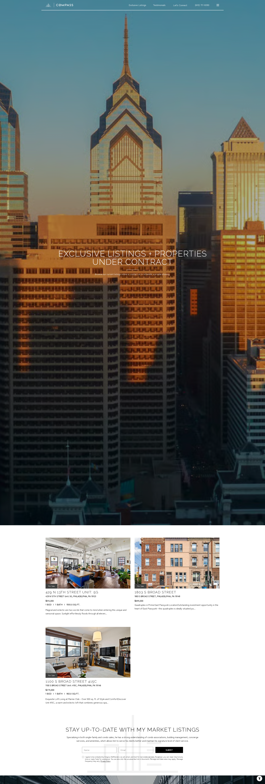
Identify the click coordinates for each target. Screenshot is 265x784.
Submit (169, 750)
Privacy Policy (105, 761)
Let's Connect (180, 5)
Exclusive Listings (137, 5)
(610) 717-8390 (202, 5)
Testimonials (159, 5)
